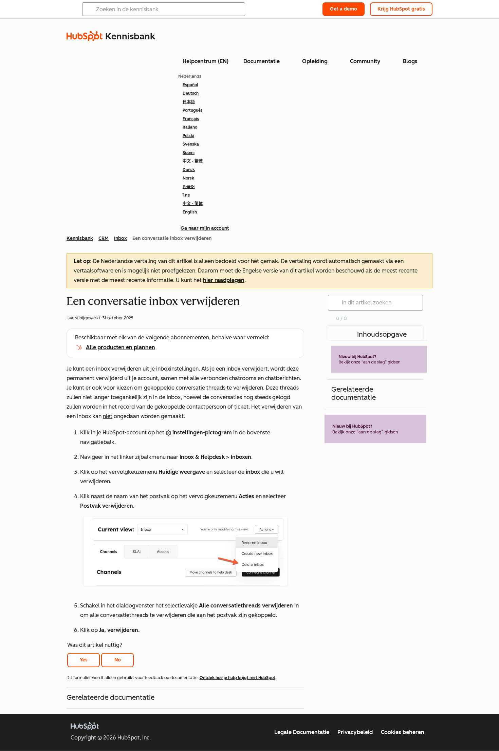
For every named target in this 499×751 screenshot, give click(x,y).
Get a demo (343, 9)
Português (193, 110)
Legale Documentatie (301, 732)
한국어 (189, 186)
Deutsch (191, 93)
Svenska (191, 144)
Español (190, 84)
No (117, 660)
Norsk (188, 178)
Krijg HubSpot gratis (401, 9)
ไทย (186, 195)
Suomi (189, 152)
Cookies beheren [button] (402, 732)
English (190, 212)
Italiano (190, 127)
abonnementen (190, 337)
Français (191, 118)
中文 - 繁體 (193, 161)
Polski (188, 135)
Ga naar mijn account (205, 228)
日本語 (189, 101)
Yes (84, 660)
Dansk (189, 169)
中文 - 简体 (193, 203)
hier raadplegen (223, 280)
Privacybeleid (355, 732)
